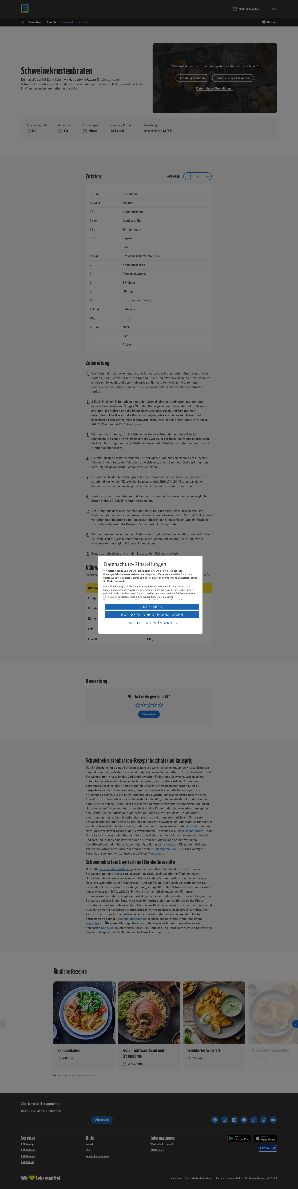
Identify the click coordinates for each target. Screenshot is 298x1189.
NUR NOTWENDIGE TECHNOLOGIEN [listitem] (152, 615)
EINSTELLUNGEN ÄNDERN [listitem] (149, 623)
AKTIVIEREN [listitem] (151, 607)
